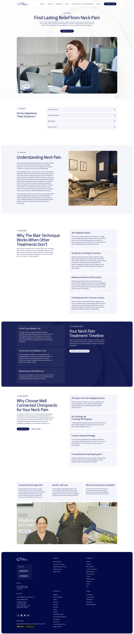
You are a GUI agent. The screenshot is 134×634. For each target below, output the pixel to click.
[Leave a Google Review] (28, 615)
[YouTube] (24, 615)
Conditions (57, 591)
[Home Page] (23, 4)
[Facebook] (18, 615)
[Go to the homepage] (22, 559)
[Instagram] (21, 615)
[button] (43, 4)
